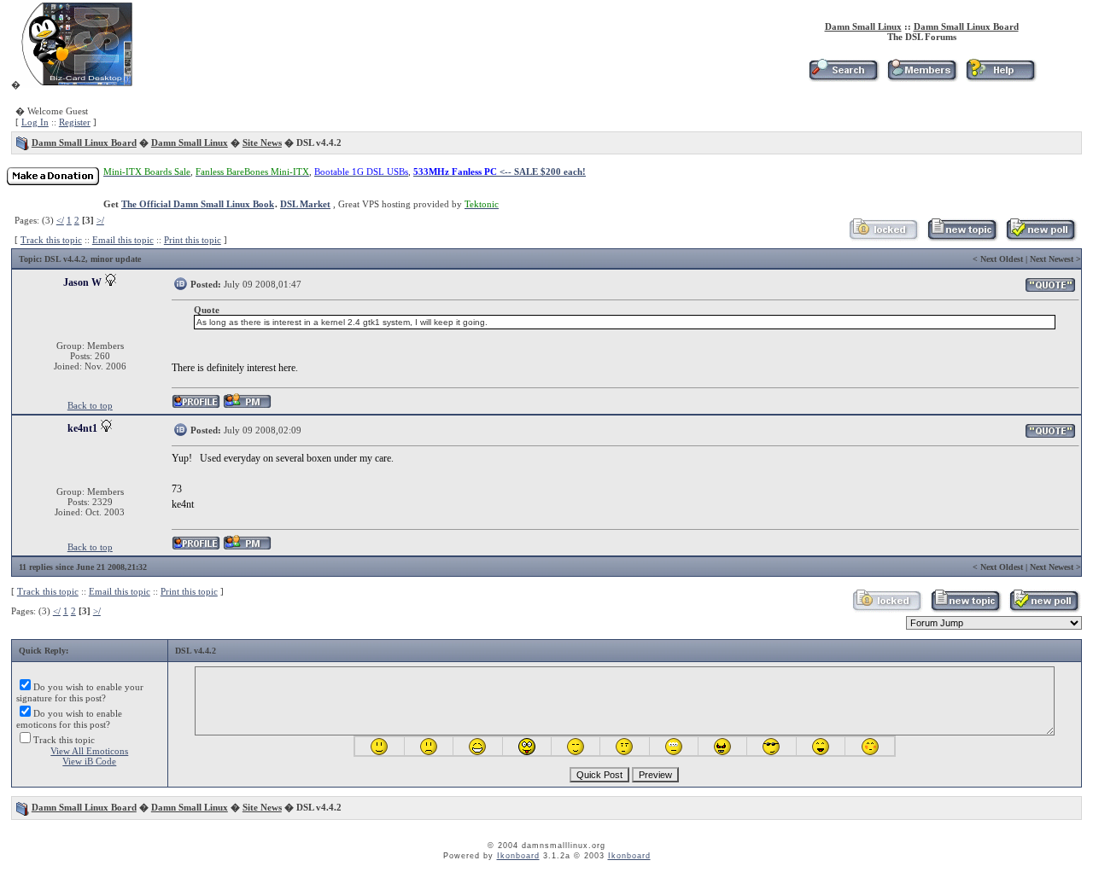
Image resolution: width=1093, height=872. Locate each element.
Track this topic (51, 240)
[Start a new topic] (962, 238)
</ (60, 220)
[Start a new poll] (1040, 238)
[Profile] (196, 405)
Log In (35, 122)
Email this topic (123, 240)
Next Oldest (1001, 259)
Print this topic (192, 240)
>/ (100, 220)
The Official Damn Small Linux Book (197, 204)
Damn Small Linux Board (966, 26)
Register (75, 122)
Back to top (90, 405)
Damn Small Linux (863, 26)
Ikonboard (518, 856)
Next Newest (1051, 259)
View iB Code (89, 761)
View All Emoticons (89, 751)
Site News (262, 142)
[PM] (247, 405)
